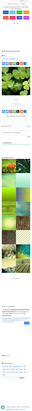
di (27, 372)
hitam (21, 369)
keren (4, 369)
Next (26, 323)
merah (17, 369)
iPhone (5, 17)
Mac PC (26, 17)
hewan (8, 372)
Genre (12, 12)
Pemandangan (19, 12)
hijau (4, 58)
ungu (4, 374)
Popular (6, 12)
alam (25, 369)
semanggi (12, 58)
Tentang (14, 407)
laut (25, 372)
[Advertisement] (16, 35)
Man (7, 58)
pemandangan (16, 366)
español (27, 1)
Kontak (18, 407)
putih (4, 372)
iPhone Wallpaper (25, 407)
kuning (20, 372)
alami (16, 372)
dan (7, 366)
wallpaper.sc (22, 409)
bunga (12, 372)
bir (21, 366)
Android (12, 17)
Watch (20, 17)
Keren (26, 12)
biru (24, 366)
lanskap (12, 369)
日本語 (13, 1)
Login (28, 126)
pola (4, 366)
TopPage (8, 407)
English (17, 1)
